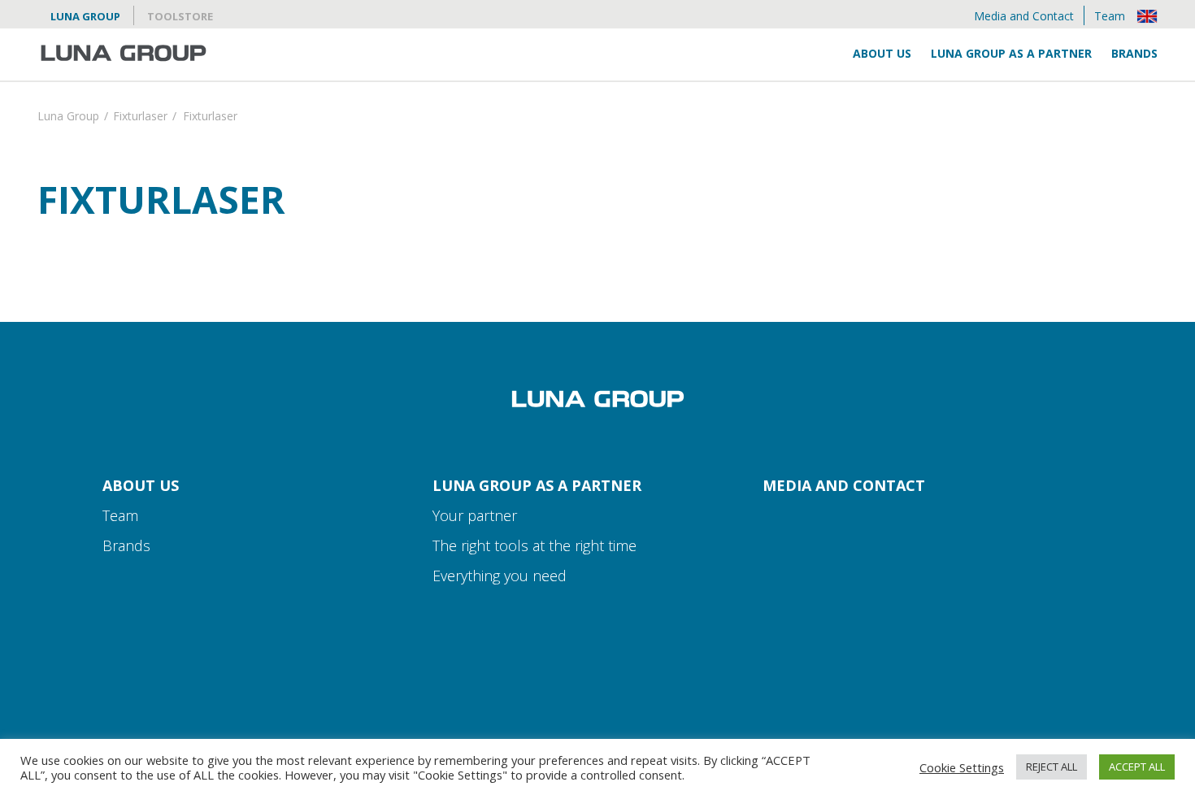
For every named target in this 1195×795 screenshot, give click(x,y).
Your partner (474, 515)
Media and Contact (1024, 16)
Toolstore (180, 16)
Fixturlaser (140, 117)
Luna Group (85, 16)
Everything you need (499, 575)
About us (882, 53)
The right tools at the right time (534, 545)
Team (1109, 16)
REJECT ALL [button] (1051, 766)
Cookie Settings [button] (961, 767)
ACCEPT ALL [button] (1137, 766)
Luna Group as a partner (1011, 53)
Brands (1134, 53)
